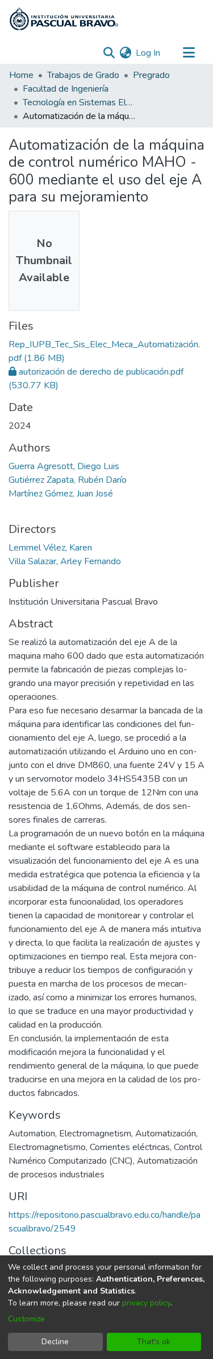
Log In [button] (148, 53)
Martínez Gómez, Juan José (61, 493)
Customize (26, 1318)
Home (21, 75)
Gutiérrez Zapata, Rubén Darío (68, 480)
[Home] (64, 19)
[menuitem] (125, 53)
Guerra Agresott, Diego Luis (64, 466)
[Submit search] (109, 53)
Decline (55, 1341)
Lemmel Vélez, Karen (50, 547)
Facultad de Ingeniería (65, 89)
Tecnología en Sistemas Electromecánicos (79, 102)
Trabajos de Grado (83, 75)
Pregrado (151, 75)
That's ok (153, 1341)
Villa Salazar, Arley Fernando (65, 561)
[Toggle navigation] (188, 53)
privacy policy (146, 1303)
